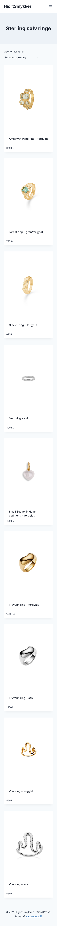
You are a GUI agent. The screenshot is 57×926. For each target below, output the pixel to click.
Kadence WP (34, 916)
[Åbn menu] (50, 6)
